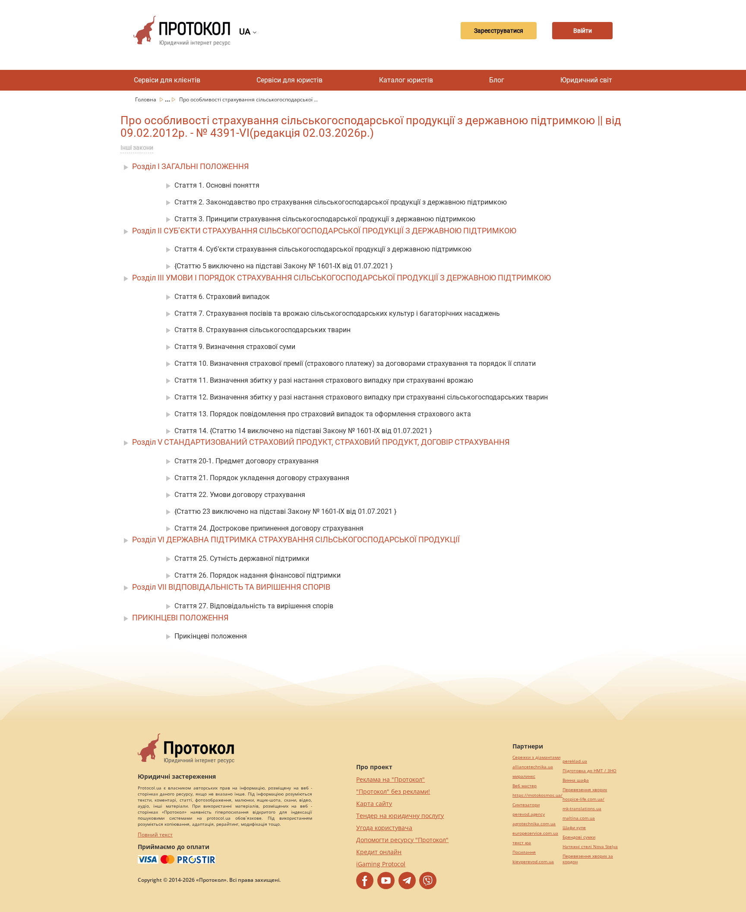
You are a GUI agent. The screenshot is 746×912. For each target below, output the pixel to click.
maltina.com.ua (579, 818)
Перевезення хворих (585, 789)
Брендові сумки (579, 837)
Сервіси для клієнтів (167, 80)
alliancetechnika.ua (532, 767)
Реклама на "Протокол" (390, 779)
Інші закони (136, 147)
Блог (496, 80)
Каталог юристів (406, 80)
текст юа (521, 843)
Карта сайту (374, 803)
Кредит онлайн (378, 852)
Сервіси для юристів (289, 80)
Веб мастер (524, 786)
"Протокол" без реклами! (393, 791)
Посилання (524, 852)
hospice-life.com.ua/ (583, 799)
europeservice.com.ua (535, 833)
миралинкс (523, 776)
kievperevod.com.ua (533, 862)
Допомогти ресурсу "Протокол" (402, 840)
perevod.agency (528, 814)
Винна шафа (576, 780)
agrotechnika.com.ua (534, 824)
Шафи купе (574, 827)
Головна (146, 99)
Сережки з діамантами (536, 757)
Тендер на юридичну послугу (400, 815)
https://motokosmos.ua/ (537, 795)
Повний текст (155, 834)
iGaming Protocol (380, 864)
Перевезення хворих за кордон (588, 859)
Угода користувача (384, 828)
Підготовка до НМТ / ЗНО (589, 771)
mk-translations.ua (582, 808)
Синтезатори (526, 805)
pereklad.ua (575, 761)
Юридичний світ (586, 80)
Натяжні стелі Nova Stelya (590, 846)
